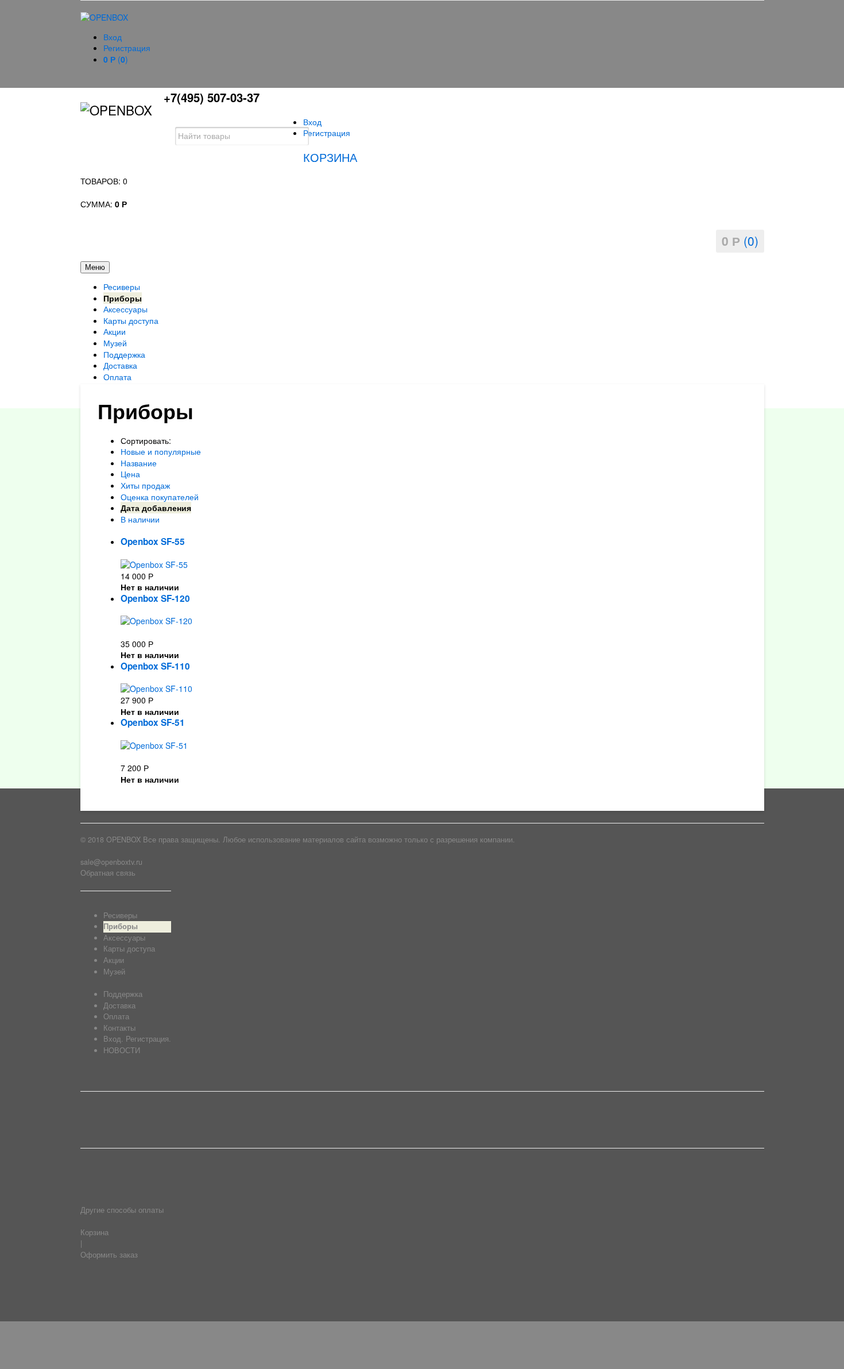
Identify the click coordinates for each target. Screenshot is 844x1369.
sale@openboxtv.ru (111, 862)
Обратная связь (107, 873)
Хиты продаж (145, 485)
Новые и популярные (161, 451)
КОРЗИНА (330, 157)
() (115, 59)
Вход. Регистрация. (137, 1039)
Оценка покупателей (160, 496)
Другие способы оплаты (122, 1210)
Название (139, 463)
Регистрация (126, 47)
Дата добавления (156, 507)
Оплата (117, 376)
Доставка (120, 365)
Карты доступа (130, 320)
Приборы (122, 298)
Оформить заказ (109, 1255)
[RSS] (87, 1283)
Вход (112, 36)
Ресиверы (121, 286)
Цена (130, 473)
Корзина (94, 1232)
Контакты (119, 1028)
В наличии (140, 519)
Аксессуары (125, 309)
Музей (115, 343)
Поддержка (124, 354)
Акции (114, 331)
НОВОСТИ (121, 1050)
